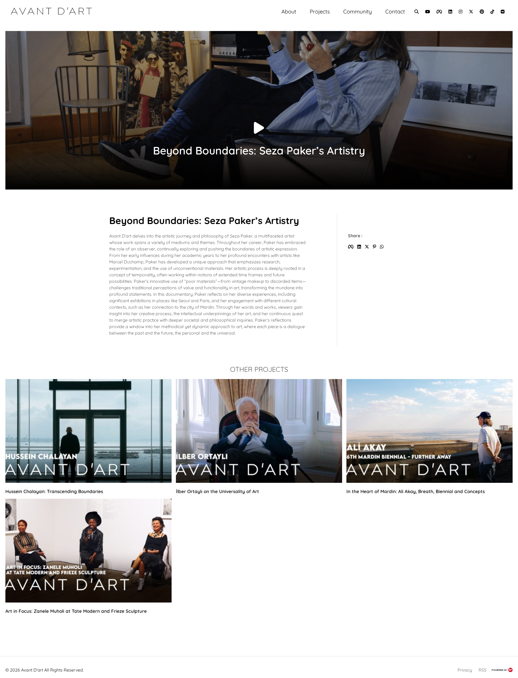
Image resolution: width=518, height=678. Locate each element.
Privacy (465, 670)
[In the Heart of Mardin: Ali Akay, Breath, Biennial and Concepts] (429, 481)
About (288, 11)
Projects (320, 11)
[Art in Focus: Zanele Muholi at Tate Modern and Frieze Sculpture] (88, 601)
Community (357, 11)
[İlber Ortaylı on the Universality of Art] (259, 481)
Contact (395, 11)
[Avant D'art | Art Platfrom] (51, 11)
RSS (482, 670)
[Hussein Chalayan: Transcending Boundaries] (88, 481)
